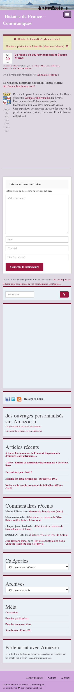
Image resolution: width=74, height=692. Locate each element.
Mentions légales (34, 677)
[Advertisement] (37, 347)
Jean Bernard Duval (16, 541)
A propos (65, 677)
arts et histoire (53, 66)
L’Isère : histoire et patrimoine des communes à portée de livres (36, 464)
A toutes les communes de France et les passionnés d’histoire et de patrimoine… (32, 454)
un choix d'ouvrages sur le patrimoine (23, 430)
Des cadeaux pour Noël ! (18, 472)
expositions (7, 68)
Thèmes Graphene (33, 687)
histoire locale (18, 68)
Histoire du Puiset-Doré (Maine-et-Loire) (39, 39)
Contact (52, 677)
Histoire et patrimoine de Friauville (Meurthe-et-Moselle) (35, 46)
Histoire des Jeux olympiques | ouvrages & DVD (31, 478)
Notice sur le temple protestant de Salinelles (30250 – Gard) (34, 486)
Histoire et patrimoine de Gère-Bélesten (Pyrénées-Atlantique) (34, 519)
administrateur (11, 66)
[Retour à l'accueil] (37, 5)
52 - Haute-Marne (39, 66)
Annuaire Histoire (47, 74)
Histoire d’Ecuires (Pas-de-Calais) (49, 534)
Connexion (11, 612)
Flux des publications (17, 618)
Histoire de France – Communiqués (24, 19)
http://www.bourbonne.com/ (19, 86)
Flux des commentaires (18, 624)
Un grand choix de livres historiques (23, 426)
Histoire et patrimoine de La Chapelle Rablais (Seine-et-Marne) (35, 542)
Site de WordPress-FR (17, 630)
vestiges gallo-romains (37, 97)
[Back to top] (65, 683)
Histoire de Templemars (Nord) (46, 511)
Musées (28, 68)
